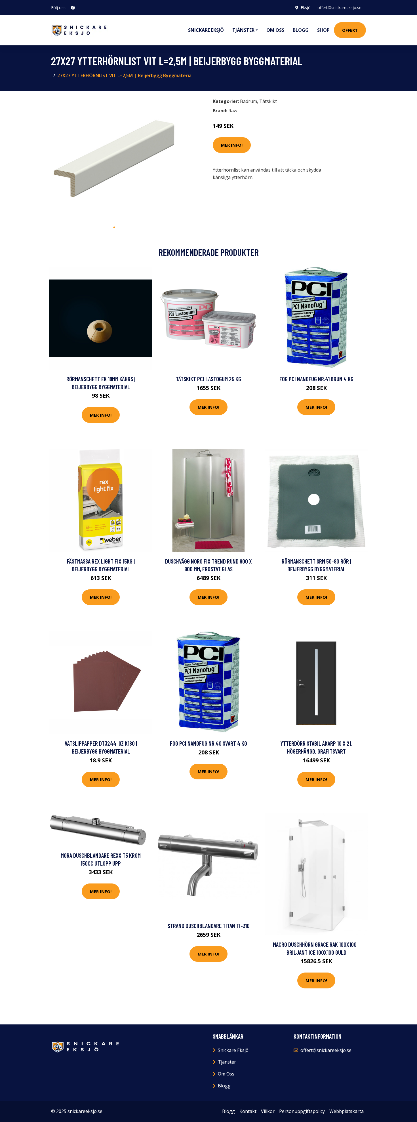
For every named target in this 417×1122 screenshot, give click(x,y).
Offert (350, 30)
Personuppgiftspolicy (302, 1111)
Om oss (275, 30)
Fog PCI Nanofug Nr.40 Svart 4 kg (208, 743)
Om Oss (226, 1074)
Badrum (248, 101)
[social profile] (73, 7)
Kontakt (247, 1111)
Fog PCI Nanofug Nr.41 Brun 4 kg (316, 378)
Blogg (301, 30)
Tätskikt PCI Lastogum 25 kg (208, 378)
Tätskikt (268, 101)
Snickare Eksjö (206, 30)
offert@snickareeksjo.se (339, 7)
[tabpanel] (114, 159)
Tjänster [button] (243, 30)
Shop (323, 30)
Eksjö (306, 7)
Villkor (268, 1111)
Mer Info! (232, 145)
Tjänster (227, 1062)
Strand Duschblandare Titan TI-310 (209, 925)
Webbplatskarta (346, 1111)
